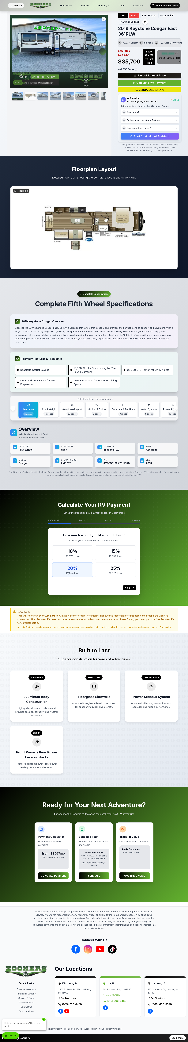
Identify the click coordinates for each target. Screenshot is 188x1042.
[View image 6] (80, 96)
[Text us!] (10, 1036)
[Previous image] (15, 51)
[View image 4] (55, 96)
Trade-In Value (26, 1002)
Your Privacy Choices (110, 1028)
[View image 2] (30, 96)
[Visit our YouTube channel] (100, 949)
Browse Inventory (26, 989)
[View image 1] (17, 95)
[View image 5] (68, 96)
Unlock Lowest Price (167, 5)
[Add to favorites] (104, 19)
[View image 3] (42, 96)
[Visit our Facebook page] (75, 949)
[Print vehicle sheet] (145, 22)
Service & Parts (26, 998)
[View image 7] (93, 96)
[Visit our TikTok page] (112, 949)
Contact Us (26, 1006)
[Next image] (102, 51)
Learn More (178, 1037)
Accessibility (90, 1028)
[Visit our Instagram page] (88, 949)
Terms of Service (73, 1028)
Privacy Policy (54, 1028)
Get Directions (68, 998)
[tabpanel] (94, 446)
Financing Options (26, 993)
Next (127, 587)
